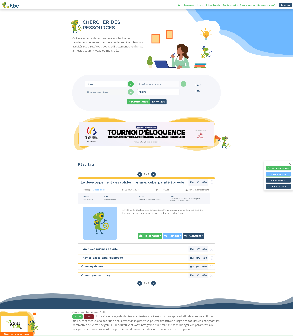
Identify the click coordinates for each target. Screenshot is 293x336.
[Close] (289, 163)
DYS (199, 85)
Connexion (285, 5)
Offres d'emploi (213, 5)
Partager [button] (174, 236)
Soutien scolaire (230, 5)
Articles (200, 5)
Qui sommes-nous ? (266, 5)
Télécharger (152, 236)
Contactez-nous (278, 186)
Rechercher (138, 101)
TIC (198, 91)
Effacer (158, 101)
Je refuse (88, 316)
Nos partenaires (247, 5)
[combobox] (106, 84)
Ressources (189, 5)
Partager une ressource (278, 168)
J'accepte (77, 316)
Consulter (196, 236)
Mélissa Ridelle (99, 190)
